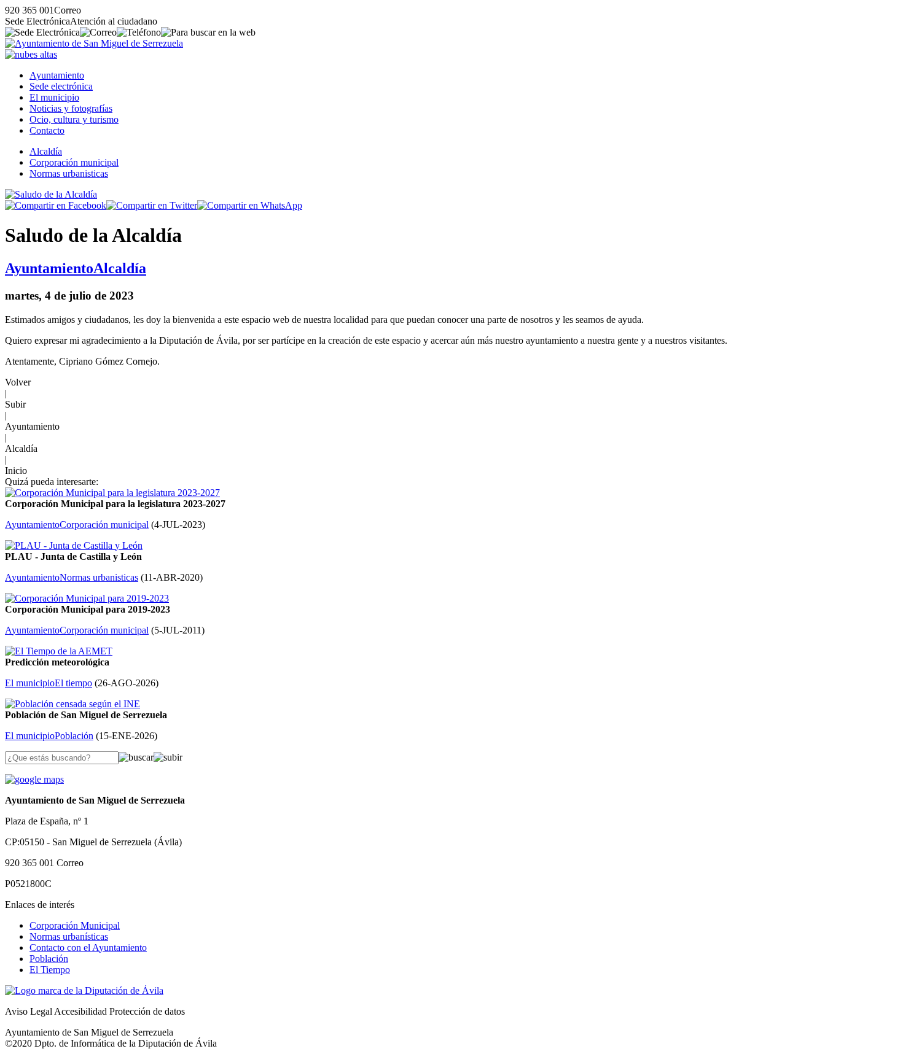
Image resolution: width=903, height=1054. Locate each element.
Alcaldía (45, 151)
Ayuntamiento (56, 75)
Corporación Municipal (74, 925)
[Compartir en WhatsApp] (249, 205)
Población (48, 958)
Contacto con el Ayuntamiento (88, 947)
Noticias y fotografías (70, 108)
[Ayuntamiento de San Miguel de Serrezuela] (94, 43)
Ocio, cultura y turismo (74, 119)
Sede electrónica (61, 86)
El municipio (54, 97)
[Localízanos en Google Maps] (34, 779)
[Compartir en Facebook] (55, 205)
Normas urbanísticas (68, 936)
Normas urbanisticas (68, 173)
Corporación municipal (74, 162)
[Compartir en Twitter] (151, 205)
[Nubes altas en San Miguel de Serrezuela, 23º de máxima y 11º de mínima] (31, 54)
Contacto (46, 130)
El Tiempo (49, 969)
